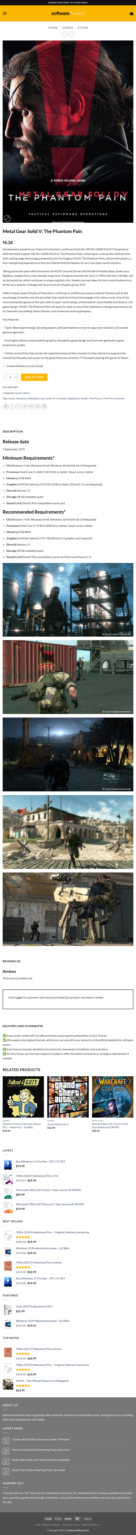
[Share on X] (19, 406)
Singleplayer (73, 398)
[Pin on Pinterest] (38, 406)
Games (67, 28)
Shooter (62, 398)
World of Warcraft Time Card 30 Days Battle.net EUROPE (110, 1125)
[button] (5, 13)
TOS (38, 1524)
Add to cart (34, 377)
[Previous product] (71, 34)
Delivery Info (71, 1524)
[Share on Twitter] (25, 406)
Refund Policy (91, 1524)
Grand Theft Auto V (58, 1124)
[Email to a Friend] (31, 406)
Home (53, 28)
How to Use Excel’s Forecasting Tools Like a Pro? (41, 1449)
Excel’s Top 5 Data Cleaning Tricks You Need (38, 1470)
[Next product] (64, 34)
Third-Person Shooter (114, 398)
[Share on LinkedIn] (44, 406)
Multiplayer (33, 398)
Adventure (21, 398)
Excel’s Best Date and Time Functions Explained (41, 1459)
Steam (82, 28)
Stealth (84, 398)
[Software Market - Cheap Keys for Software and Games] (68, 13)
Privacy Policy (51, 1524)
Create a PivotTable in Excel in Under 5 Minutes (40, 1439)
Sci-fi (55, 398)
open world (46, 398)
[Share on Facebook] (12, 406)
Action (11, 398)
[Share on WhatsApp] (6, 406)
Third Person (95, 398)
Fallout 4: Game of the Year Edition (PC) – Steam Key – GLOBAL (22, 1125)
